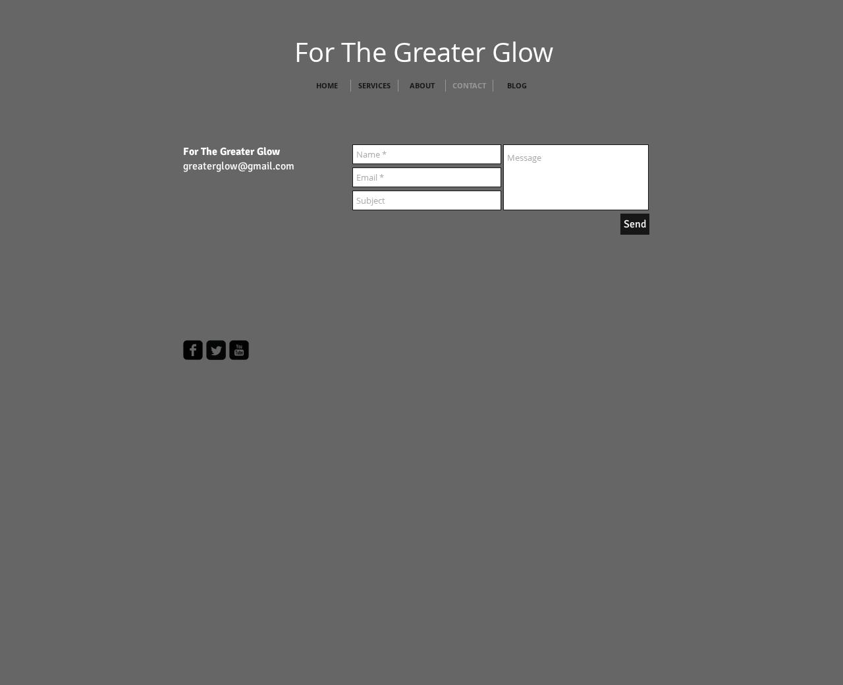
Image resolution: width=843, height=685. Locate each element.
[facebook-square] (193, 350)
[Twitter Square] (216, 350)
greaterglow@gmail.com (238, 166)
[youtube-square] (239, 350)
